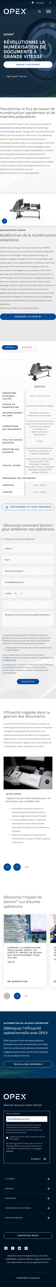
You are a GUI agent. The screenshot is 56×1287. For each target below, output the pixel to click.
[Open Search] (39, 11)
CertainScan (37, 150)
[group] (28, 210)
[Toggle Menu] (48, 11)
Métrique (27, 347)
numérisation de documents (13, 128)
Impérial (10, 347)
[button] (40, 2)
